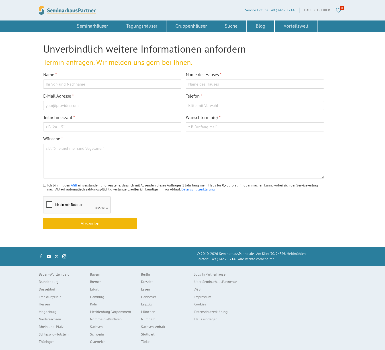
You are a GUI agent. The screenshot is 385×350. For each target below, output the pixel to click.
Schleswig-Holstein (54, 334)
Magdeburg (47, 311)
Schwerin (97, 334)
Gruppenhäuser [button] (191, 26)
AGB (74, 185)
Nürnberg (148, 319)
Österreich (97, 341)
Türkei (145, 341)
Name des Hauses (203, 75)
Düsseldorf (47, 289)
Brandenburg (49, 281)
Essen (145, 289)
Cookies (200, 304)
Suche (231, 26)
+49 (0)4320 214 (223, 259)
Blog (260, 26)
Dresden (147, 281)
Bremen (96, 281)
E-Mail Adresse (58, 96)
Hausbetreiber (317, 10)
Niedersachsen (50, 319)
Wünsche (53, 139)
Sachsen (96, 326)
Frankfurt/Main (50, 297)
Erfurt (94, 289)
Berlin (145, 274)
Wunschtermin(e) (203, 117)
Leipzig (146, 304)
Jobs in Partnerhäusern (211, 274)
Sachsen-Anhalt (153, 326)
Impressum (202, 297)
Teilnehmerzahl (59, 117)
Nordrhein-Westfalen (106, 319)
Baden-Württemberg (54, 274)
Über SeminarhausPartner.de (215, 281)
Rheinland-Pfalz (51, 326)
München (148, 311)
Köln (93, 304)
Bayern (95, 274)
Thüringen (47, 341)
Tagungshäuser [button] (141, 26)
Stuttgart (147, 334)
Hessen (44, 304)
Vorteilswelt (296, 26)
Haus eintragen (205, 319)
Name (50, 75)
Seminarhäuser (92, 26)
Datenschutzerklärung (198, 189)
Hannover (148, 297)
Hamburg (97, 297)
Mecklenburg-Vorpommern (110, 311)
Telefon (194, 96)
